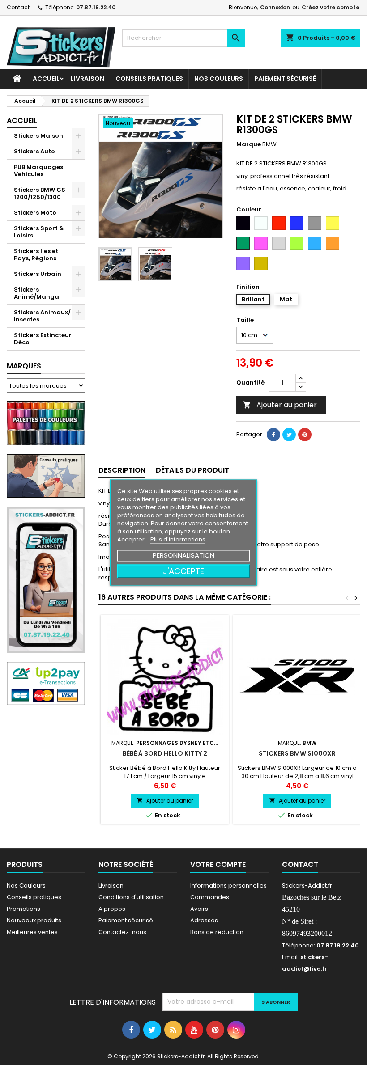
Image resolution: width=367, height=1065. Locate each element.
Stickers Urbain (37, 274)
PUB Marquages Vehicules (38, 170)
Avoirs (199, 908)
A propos (111, 908)
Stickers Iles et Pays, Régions (36, 254)
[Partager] (273, 434)
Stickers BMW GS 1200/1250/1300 (39, 193)
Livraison (87, 78)
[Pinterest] (305, 434)
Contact (18, 7)
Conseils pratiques (34, 897)
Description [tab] (121, 470)
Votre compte (218, 864)
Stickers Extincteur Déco (43, 339)
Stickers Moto (35, 212)
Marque (248, 144)
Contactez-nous (122, 932)
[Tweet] (289, 434)
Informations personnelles (228, 885)
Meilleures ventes (32, 932)
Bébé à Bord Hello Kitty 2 (165, 753)
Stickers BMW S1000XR (297, 753)
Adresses (204, 920)
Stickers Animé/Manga (36, 293)
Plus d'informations (177, 539)
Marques (24, 366)
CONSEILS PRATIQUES (149, 78)
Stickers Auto (34, 151)
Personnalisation (183, 555)
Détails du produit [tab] (192, 470)
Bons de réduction (216, 932)
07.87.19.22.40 (95, 7)
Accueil (46, 78)
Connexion (275, 7)
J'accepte (183, 571)
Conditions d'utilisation (131, 897)
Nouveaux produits (34, 920)
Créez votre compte (330, 7)
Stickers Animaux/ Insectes (42, 316)
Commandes (209, 897)
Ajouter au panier (280, 405)
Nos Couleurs (218, 78)
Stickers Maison (38, 135)
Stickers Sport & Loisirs (39, 232)
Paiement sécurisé (285, 78)
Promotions (23, 908)
